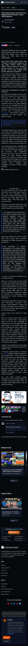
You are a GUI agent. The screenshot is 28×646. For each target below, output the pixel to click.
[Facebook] (20, 603)
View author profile (9, 21)
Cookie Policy (11, 633)
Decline (7, 641)
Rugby (13, 7)
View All (13, 480)
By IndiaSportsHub (9, 19)
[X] (11, 603)
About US (3, 565)
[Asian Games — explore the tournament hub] (14, 409)
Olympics (3, 586)
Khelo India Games (5, 591)
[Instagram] (17, 603)
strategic (5, 353)
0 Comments (12, 42)
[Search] (22, 2)
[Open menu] (25, 2)
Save (11, 45)
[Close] (24, 620)
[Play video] (11, 503)
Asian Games (4, 583)
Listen (5, 45)
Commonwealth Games (7, 589)
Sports (8, 7)
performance (5, 112)
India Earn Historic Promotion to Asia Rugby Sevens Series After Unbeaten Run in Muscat (14, 122)
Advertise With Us (5, 567)
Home (2, 7)
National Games (5, 594)
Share (17, 45)
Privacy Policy (4, 573)
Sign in (3, 420)
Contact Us (4, 570)
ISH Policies (4, 575)
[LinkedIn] (14, 603)
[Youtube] (8, 603)
